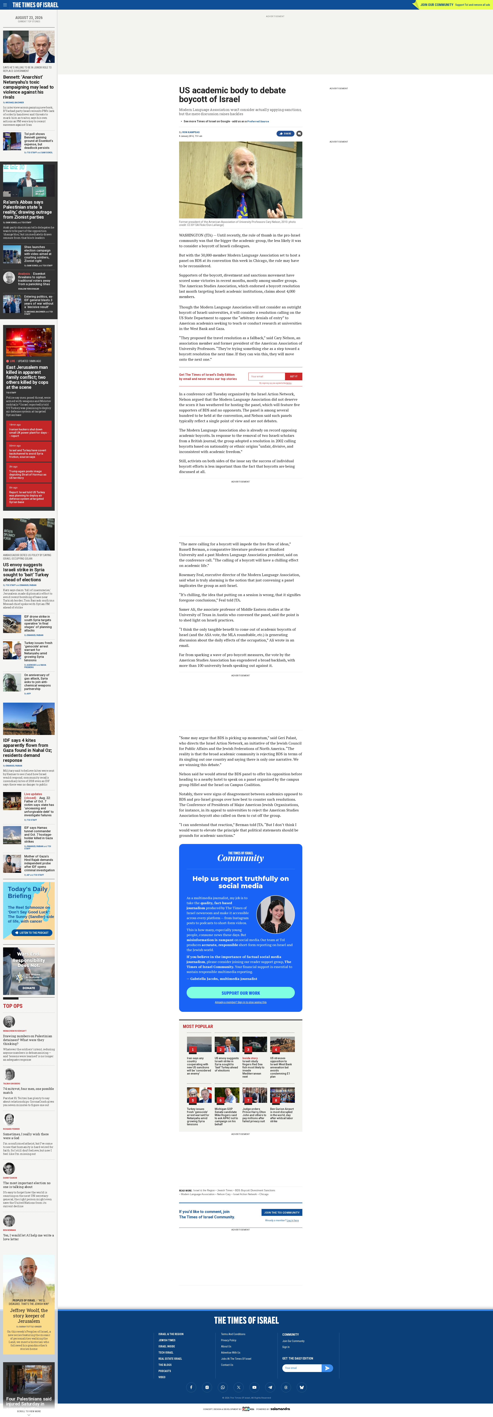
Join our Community (436, 5)
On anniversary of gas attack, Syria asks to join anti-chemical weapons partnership (37, 682)
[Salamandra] (280, 1408)
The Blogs (165, 1364)
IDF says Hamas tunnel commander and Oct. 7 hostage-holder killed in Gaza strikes (38, 834)
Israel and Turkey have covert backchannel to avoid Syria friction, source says (27, 453)
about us (226, 1346)
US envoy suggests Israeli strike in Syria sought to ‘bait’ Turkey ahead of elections (227, 1064)
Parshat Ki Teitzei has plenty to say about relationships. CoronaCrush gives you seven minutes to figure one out (28, 1101)
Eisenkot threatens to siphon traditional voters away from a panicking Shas (34, 279)
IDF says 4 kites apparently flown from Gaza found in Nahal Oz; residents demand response (27, 750)
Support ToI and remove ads (472, 4)
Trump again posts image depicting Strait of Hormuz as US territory (27, 474)
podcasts (164, 1371)
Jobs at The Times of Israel (236, 1358)
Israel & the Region (204, 1190)
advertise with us (230, 1352)
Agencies (32, 665)
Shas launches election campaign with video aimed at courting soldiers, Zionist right (37, 254)
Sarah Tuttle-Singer (30, 1327)
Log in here (293, 1220)
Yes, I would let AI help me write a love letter (28, 1237)
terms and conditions (233, 1334)
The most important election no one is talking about (26, 1185)
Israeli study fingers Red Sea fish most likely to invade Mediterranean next (253, 1067)
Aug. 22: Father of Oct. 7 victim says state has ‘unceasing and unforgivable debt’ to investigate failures (39, 806)
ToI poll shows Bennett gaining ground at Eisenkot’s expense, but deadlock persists (38, 141)
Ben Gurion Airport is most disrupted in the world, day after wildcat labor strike (282, 1115)
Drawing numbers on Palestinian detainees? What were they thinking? (27, 1040)
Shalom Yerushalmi (28, 289)
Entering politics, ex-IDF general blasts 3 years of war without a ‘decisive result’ (38, 302)
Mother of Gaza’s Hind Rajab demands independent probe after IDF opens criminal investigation (39, 863)
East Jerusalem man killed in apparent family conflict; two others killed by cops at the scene (27, 377)
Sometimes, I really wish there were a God (26, 1136)
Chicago (263, 1194)
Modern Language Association (198, 1194)
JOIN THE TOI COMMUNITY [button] (281, 1212)
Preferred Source (258, 121)
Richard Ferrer (11, 1129)
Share (287, 133)
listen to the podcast (34, 932)
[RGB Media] (249, 1409)
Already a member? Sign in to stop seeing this (241, 1002)
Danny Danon (10, 1178)
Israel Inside (166, 1346)
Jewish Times (225, 1190)
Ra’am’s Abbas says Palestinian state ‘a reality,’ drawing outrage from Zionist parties (27, 210)
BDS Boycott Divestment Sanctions (255, 1190)
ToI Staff (32, 153)
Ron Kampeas (191, 132)
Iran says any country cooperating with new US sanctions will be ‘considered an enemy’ (199, 1066)
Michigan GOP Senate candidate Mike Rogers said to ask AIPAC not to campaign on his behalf (226, 1116)
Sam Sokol (47, 153)
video (161, 1377)
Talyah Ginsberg (11, 1084)
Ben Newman (9, 1230)
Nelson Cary (224, 1194)
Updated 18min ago (29, 361)
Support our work (241, 993)
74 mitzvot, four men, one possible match (28, 1091)
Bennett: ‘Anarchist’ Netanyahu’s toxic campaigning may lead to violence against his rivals (28, 87)
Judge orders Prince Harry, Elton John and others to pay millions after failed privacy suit (254, 1115)
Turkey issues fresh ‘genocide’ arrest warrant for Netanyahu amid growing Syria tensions (198, 1116)
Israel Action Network (245, 1194)
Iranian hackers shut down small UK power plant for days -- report (29, 432)
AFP (29, 694)
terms (289, 383)
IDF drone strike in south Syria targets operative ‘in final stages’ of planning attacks (38, 623)
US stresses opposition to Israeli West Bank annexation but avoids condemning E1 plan (281, 1067)
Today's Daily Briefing (28, 892)
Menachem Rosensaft (15, 1031)
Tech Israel (165, 1352)
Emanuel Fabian (28, 585)
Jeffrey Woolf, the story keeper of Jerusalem (29, 1316)
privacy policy (228, 1340)
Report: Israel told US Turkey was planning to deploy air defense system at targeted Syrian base (27, 497)
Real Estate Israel (170, 1358)
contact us (227, 1364)
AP (28, 875)
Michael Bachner (15, 103)
